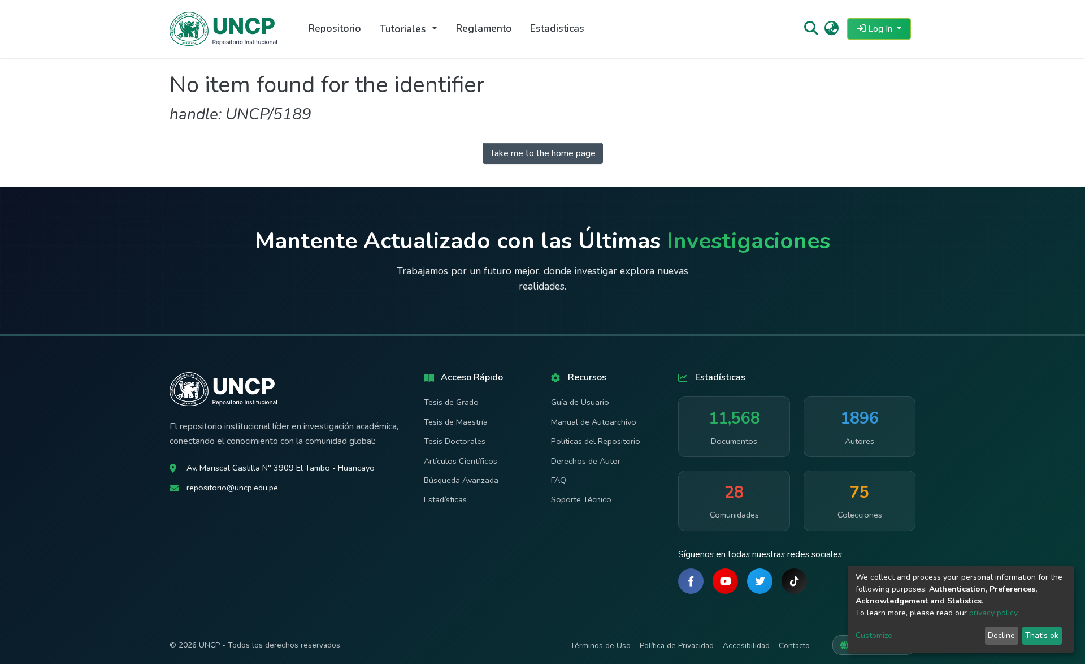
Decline (1001, 635)
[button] (832, 28)
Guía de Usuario (580, 402)
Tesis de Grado (451, 402)
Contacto (794, 645)
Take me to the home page (543, 153)
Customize (874, 635)
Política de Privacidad (677, 645)
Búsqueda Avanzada (461, 480)
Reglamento (484, 28)
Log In (880, 29)
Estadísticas (445, 499)
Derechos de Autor (585, 461)
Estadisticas (557, 28)
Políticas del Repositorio (595, 441)
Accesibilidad (746, 645)
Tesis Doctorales (454, 441)
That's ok (1041, 635)
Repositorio (335, 28)
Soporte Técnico (581, 499)
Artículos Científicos (460, 461)
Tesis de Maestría (456, 422)
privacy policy (993, 612)
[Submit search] (810, 29)
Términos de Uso (600, 645)
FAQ (558, 480)
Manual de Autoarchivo (593, 422)
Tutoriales (404, 29)
